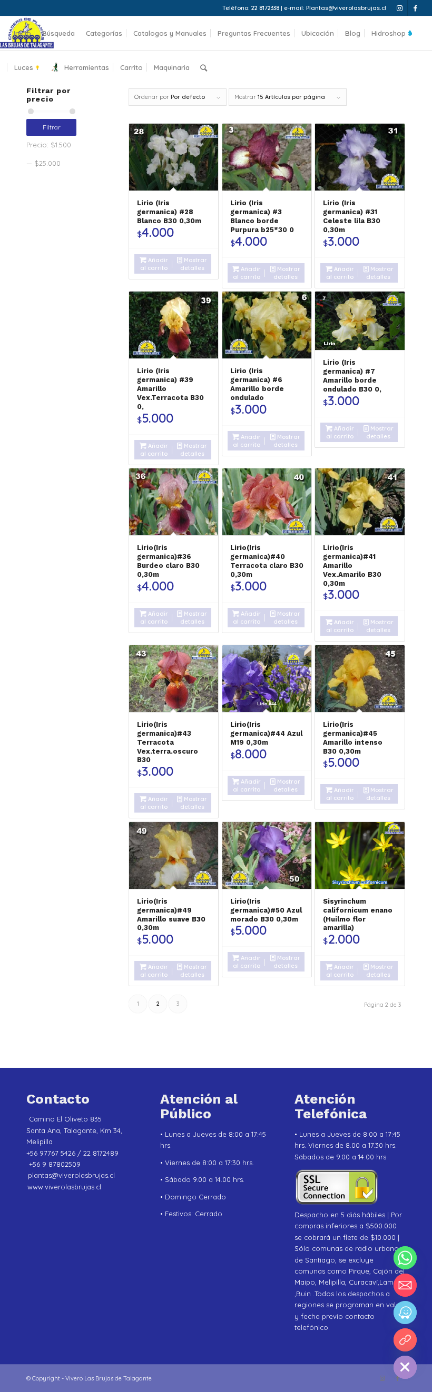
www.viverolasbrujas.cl (64, 1187)
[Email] (405, 1285)
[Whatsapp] (405, 1257)
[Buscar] (203, 68)
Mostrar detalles (194, 264)
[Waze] (405, 1312)
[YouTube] (405, 1339)
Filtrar (52, 127)
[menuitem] (22, 33)
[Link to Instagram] (399, 8)
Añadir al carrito (154, 264)
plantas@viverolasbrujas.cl (71, 1175)
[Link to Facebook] (416, 8)
